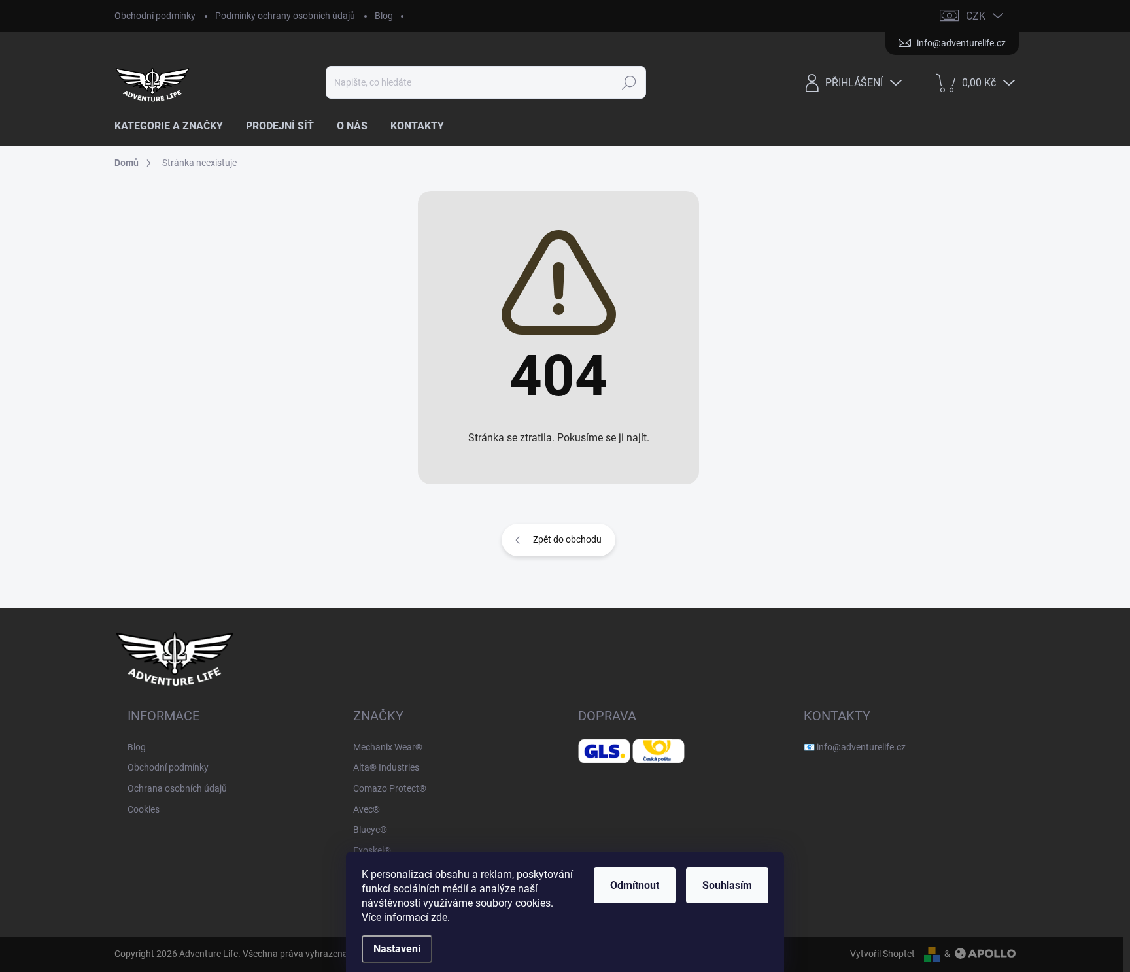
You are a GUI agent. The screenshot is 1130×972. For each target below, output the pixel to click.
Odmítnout (634, 885)
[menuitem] (173, 126)
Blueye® (370, 829)
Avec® (366, 809)
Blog (384, 15)
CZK (975, 16)
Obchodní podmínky (155, 15)
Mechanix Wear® (387, 747)
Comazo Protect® (389, 788)
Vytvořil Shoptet (882, 953)
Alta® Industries (386, 767)
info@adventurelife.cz (861, 747)
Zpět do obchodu (567, 539)
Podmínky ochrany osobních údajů (285, 15)
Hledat (628, 82)
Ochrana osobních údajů (177, 788)
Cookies (144, 809)
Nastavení (396, 949)
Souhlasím (727, 885)
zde (439, 917)
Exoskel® (372, 850)
